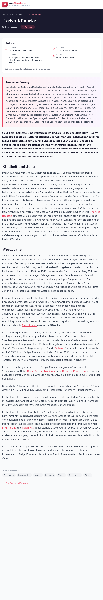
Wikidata (16, 69)
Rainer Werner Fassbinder (41, 371)
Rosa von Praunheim (74, 371)
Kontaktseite (40, 69)
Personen (19, 14)
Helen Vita (28, 427)
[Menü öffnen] (98, 4)
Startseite (6, 14)
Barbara (58, 348)
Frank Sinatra (29, 325)
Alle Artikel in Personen (17, 482)
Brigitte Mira (9, 427)
